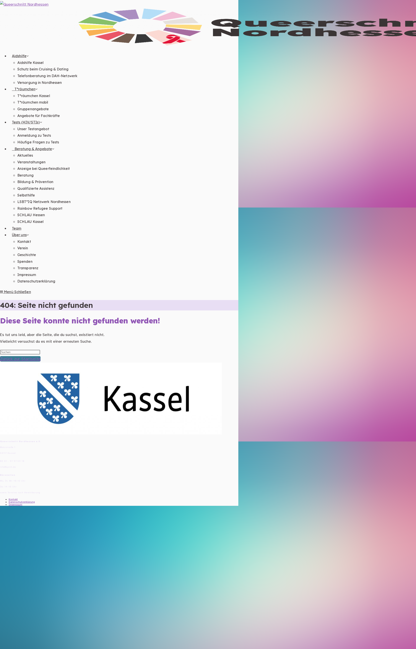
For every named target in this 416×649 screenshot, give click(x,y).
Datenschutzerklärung (22, 501)
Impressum (15, 504)
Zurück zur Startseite (20, 359)
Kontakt (13, 499)
